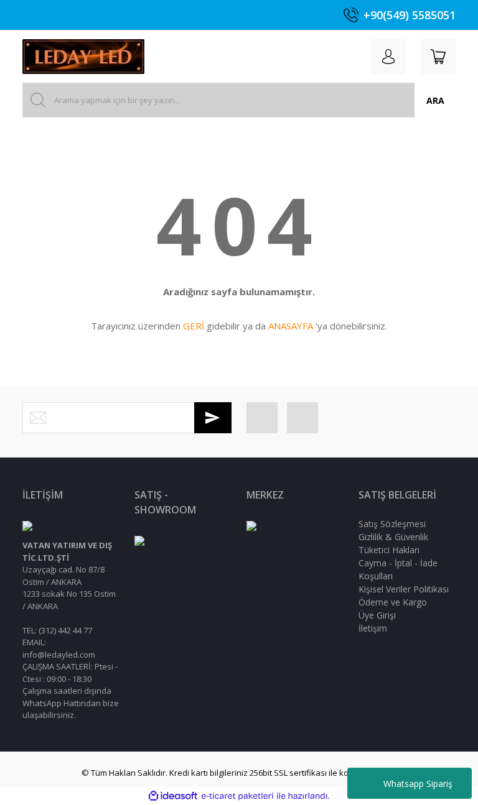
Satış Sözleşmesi (392, 524)
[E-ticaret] (237, 796)
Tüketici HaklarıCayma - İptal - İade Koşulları (398, 563)
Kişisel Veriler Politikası (403, 589)
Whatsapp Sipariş (417, 783)
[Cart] (438, 56)
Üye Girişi (377, 615)
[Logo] (83, 56)
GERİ (193, 326)
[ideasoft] (173, 796)
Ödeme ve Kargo (392, 602)
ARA (435, 100)
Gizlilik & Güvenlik (393, 537)
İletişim (372, 628)
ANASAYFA (290, 326)
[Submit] (213, 417)
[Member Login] (388, 56)
